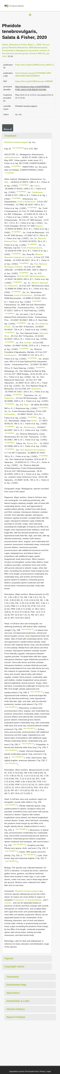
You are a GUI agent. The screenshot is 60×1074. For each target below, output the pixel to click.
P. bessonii (18, 900)
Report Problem (15, 1017)
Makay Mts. (32, 443)
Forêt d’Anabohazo (23, 295)
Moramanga (30, 427)
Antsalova (36, 389)
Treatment (10, 135)
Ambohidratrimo (12, 157)
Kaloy (37, 186)
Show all (8, 129)
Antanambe (10, 414)
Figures (8, 958)
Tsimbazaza (37, 192)
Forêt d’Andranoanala (31, 248)
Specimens (13, 992)
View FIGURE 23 (18, 148)
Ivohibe (28, 342)
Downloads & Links (18, 1001)
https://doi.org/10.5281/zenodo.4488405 (34, 81)
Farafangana (10, 355)
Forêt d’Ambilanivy (26, 202)
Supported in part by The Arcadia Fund (23, 1071)
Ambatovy (9, 398)
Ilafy (6, 182)
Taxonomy (12, 976)
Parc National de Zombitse (33, 450)
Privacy (42, 1071)
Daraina (39, 226)
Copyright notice (14, 966)
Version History (15, 1009)
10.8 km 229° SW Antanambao (31, 276)
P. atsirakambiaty (33, 900)
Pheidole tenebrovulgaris (16, 142)
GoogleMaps (16, 166)
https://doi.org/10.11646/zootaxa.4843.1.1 (34, 65)
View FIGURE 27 (11, 707)
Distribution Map (16, 984)
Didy (26, 405)
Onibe (34, 421)
